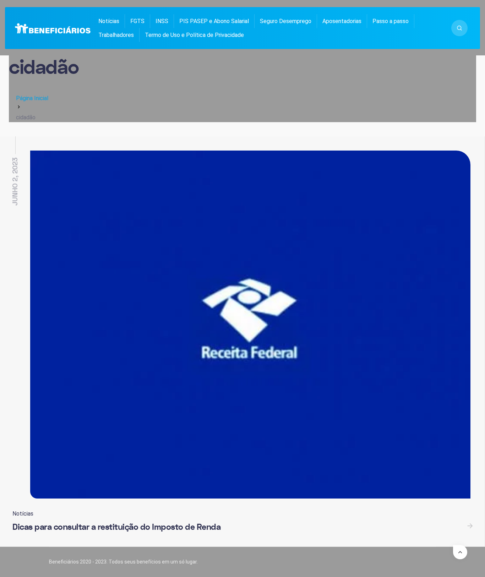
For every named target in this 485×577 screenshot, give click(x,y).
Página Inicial (32, 98)
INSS (162, 21)
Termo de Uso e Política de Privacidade (194, 35)
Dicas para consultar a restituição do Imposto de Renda (116, 527)
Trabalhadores (116, 35)
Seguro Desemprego (285, 21)
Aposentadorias (341, 21)
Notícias (108, 21)
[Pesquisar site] (459, 28)
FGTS (137, 21)
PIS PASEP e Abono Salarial (214, 21)
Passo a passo (390, 21)
